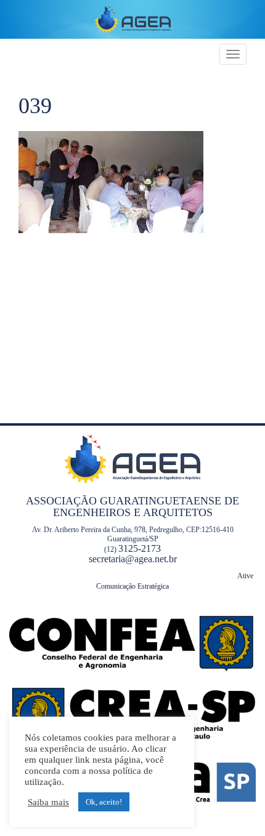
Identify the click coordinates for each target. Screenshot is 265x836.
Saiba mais (48, 802)
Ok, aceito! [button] (104, 801)
